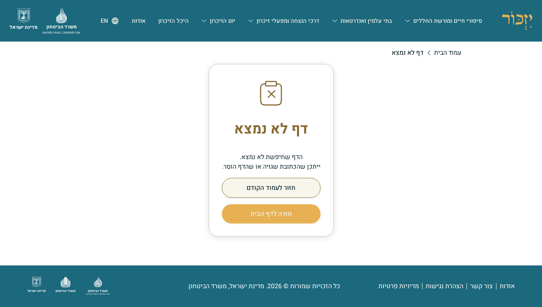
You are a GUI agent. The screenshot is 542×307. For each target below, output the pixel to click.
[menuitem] (443, 21)
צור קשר (481, 286)
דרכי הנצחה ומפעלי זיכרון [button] (288, 21)
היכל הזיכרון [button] (173, 21)
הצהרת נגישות (444, 286)
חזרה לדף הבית (271, 214)
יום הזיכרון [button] (222, 21)
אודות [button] (138, 21)
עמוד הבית (447, 53)
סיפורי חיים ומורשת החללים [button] (447, 21)
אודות (507, 286)
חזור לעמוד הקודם (271, 188)
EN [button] (104, 21)
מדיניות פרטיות (399, 286)
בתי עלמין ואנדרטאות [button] (366, 21)
